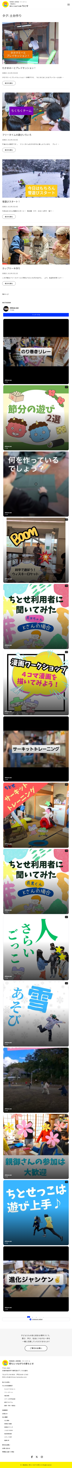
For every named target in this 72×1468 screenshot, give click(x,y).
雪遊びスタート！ (11, 201)
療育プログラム (8, 1402)
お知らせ (5, 1414)
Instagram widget (37, 1319)
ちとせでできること (9, 1389)
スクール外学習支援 (9, 1399)
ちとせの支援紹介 (7, 1386)
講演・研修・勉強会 (9, 1405)
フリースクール (8, 1392)
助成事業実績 (8, 1434)
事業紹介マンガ (8, 1427)
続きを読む (9, 83)
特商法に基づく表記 (8, 1452)
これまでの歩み (8, 1430)
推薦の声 (6, 1440)
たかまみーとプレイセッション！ (19, 68)
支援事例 (5, 1410)
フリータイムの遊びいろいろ (17, 134)
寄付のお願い (6, 1445)
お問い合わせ (6, 1448)
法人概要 (5, 1417)
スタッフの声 (8, 1437)
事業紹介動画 (8, 1424)
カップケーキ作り (11, 268)
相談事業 (6, 1396)
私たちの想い (6, 1382)
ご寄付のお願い (36, 1348)
